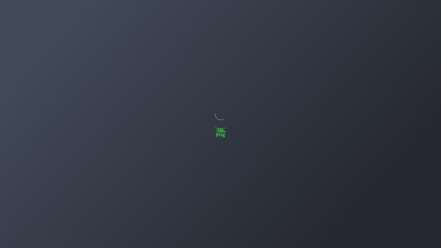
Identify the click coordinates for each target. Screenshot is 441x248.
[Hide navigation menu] (24, 243)
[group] (390, 4)
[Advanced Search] (424, 4)
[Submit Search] (419, 4)
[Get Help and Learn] (430, 4)
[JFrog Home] (4, 3)
